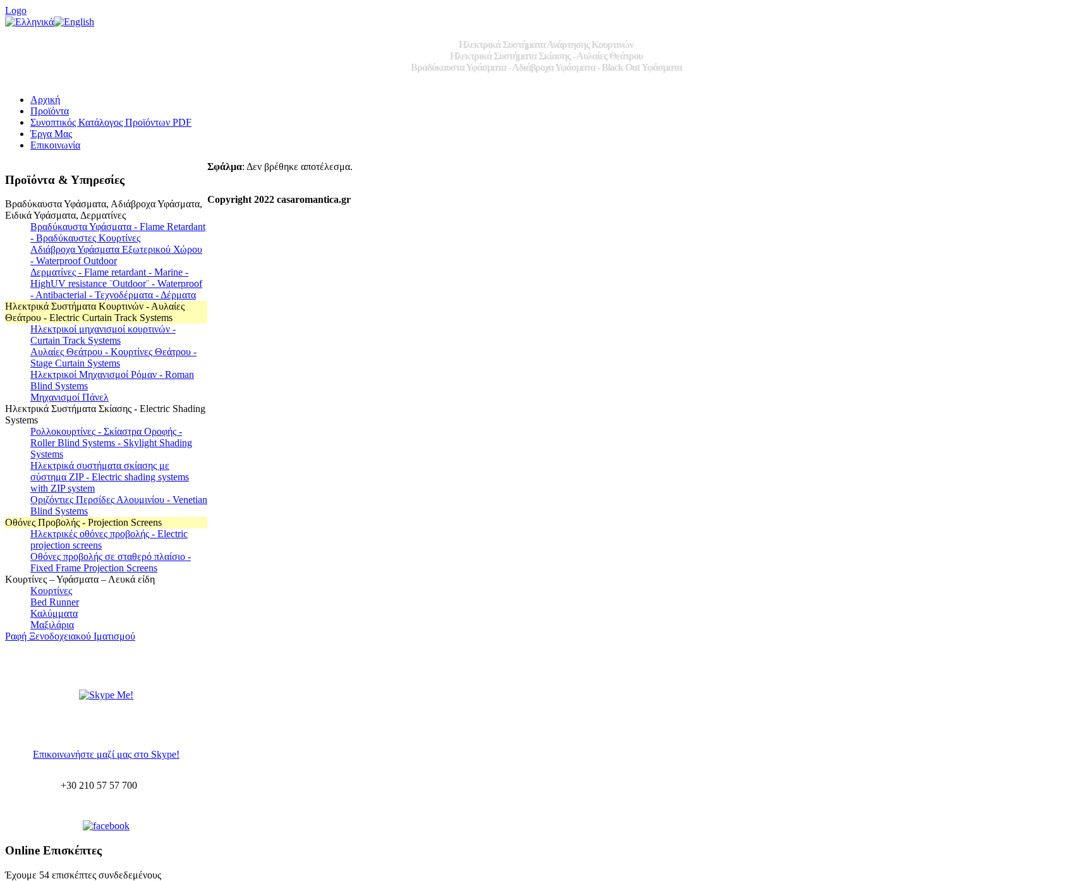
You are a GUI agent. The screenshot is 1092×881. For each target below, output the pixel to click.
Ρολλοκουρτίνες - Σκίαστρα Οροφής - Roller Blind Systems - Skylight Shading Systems (111, 442)
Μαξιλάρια (52, 624)
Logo (16, 10)
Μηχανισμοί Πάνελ (69, 397)
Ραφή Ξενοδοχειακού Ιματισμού (70, 636)
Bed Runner (54, 602)
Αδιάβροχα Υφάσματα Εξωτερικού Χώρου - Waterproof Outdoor (116, 255)
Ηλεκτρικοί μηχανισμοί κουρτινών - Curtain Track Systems (103, 335)
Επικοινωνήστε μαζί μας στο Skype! (106, 754)
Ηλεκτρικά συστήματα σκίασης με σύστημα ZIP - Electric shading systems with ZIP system (109, 477)
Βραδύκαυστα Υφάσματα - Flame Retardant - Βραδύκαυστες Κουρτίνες (117, 232)
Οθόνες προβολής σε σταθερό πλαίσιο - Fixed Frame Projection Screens (110, 562)
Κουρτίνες (51, 590)
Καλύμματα (54, 613)
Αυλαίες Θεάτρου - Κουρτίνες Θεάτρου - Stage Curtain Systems (113, 357)
